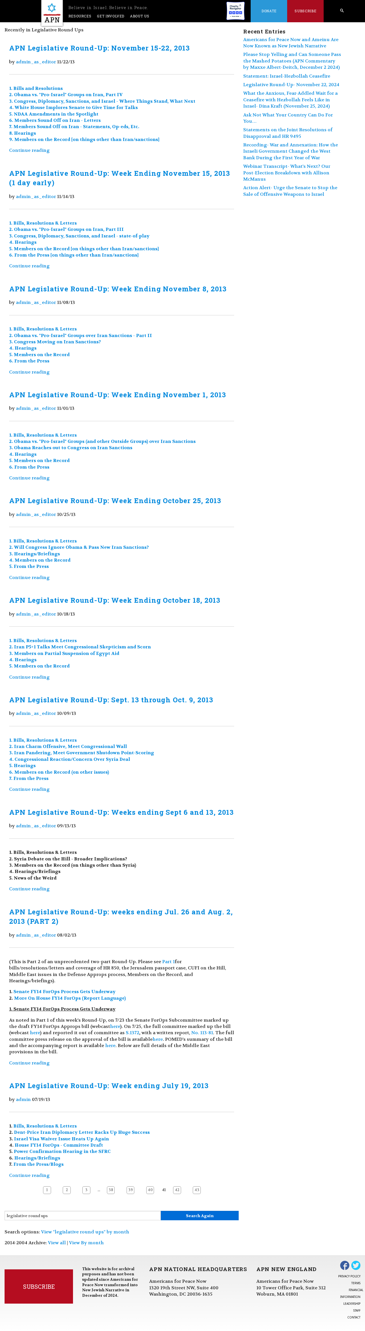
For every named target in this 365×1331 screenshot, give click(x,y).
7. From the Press (28, 778)
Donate (269, 11)
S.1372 (132, 1033)
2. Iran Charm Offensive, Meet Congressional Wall (68, 746)
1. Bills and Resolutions (36, 88)
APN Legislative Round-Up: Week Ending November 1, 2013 (117, 394)
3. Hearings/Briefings (34, 554)
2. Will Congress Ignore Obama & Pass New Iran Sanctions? (79, 547)
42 (177, 1190)
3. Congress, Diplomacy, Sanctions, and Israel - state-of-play (79, 236)
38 (111, 1190)
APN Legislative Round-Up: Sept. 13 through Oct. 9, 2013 (111, 699)
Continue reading (29, 150)
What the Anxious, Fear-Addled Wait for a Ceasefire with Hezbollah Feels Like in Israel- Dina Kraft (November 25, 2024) (290, 99)
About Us (139, 16)
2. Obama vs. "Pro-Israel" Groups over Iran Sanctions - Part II (80, 335)
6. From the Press (29, 361)
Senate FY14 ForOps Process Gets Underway (64, 992)
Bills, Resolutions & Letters (45, 1126)
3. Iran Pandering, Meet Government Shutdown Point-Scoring (81, 753)
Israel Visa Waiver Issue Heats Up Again (61, 1139)
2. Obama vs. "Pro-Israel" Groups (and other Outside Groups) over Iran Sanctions (102, 441)
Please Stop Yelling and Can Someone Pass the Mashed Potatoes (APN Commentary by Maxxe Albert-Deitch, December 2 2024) (292, 60)
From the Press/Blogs (38, 1164)
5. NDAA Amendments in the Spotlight (53, 114)
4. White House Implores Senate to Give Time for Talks (73, 107)
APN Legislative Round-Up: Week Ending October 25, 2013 (115, 500)
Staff (356, 1310)
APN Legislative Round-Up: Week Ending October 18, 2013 (114, 600)
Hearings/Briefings (37, 1158)
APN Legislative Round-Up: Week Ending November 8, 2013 (118, 288)
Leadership (351, 1304)
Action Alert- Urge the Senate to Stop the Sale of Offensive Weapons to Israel (290, 191)
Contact (353, 1317)
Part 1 (168, 962)
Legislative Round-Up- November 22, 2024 (291, 85)
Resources (80, 16)
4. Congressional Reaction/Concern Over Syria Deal (69, 759)
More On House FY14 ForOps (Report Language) (70, 998)
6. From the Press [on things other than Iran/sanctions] (74, 255)
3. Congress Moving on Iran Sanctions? (55, 342)
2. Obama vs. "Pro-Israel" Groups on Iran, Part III (66, 229)
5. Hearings (22, 766)
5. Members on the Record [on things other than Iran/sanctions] (84, 249)
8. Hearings (22, 133)
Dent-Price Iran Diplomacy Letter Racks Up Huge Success (82, 1132)
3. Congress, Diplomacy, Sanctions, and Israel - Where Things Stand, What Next (102, 101)
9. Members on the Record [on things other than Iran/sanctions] (84, 139)
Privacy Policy (349, 1276)
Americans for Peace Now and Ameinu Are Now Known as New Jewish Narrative (290, 43)
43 (196, 1190)
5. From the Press (29, 566)
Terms (355, 1283)
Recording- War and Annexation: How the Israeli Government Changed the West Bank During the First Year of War (290, 151)
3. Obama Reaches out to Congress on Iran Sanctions (70, 448)
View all (57, 1243)
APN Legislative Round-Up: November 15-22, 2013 (99, 48)
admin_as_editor (36, 62)
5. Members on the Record (39, 355)
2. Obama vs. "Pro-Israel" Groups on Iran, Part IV (66, 95)
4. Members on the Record (39, 560)
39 (130, 1190)
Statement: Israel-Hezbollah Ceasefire (286, 76)
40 (150, 1190)
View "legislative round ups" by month (85, 1232)
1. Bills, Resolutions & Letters (43, 223)
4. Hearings (22, 242)
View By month (86, 1243)
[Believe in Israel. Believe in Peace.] (52, 13)
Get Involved (110, 16)
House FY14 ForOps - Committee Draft (59, 1145)
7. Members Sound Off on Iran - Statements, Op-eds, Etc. (74, 127)
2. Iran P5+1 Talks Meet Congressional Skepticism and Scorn (80, 647)
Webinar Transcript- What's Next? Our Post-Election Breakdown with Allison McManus (286, 172)
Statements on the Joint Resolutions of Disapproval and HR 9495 (287, 133)
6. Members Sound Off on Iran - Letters (55, 120)
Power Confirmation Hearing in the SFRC (62, 1151)
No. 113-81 (202, 1033)
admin (23, 1099)
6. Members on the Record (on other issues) (59, 772)
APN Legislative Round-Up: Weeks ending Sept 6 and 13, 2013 (121, 812)
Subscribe (305, 11)
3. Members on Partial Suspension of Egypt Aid (64, 653)
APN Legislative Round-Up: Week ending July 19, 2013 (109, 1085)
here (115, 1026)
